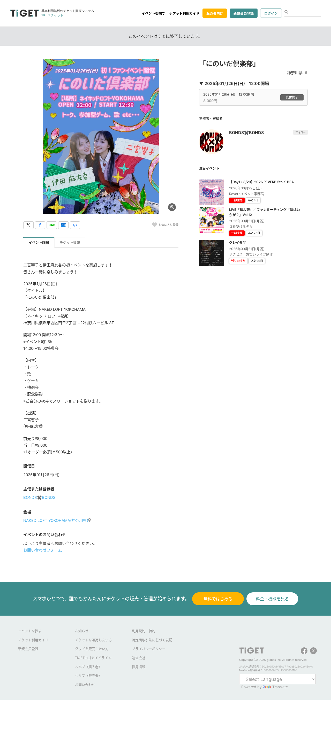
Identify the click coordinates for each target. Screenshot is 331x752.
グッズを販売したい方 (92, 649)
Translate (280, 687)
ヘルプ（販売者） (88, 675)
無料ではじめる (218, 598)
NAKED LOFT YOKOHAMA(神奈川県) (55, 520)
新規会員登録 (244, 13)
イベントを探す (153, 13)
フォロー (300, 132)
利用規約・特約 (143, 631)
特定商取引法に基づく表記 (152, 640)
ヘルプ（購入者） (88, 667)
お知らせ (81, 631)
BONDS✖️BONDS (39, 497)
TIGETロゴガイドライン (93, 658)
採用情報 (138, 667)
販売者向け (214, 13)
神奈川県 (295, 72)
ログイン (271, 13)
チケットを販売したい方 (93, 640)
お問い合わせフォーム (42, 550)
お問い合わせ (85, 685)
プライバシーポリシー (149, 649)
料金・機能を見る (272, 598)
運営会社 (138, 658)
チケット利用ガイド (184, 13)
